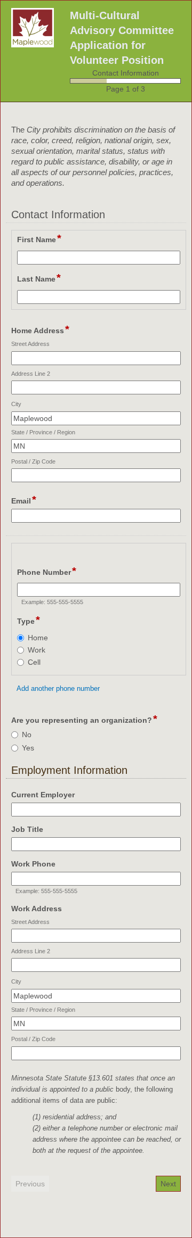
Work (36, 650)
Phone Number (46, 571)
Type (28, 620)
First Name (39, 239)
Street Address (30, 344)
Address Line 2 (30, 373)
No (26, 734)
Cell (34, 662)
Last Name (39, 278)
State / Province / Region (43, 432)
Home (38, 637)
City (16, 404)
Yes (28, 748)
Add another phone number (58, 688)
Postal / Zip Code (33, 461)
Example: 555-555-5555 (52, 602)
